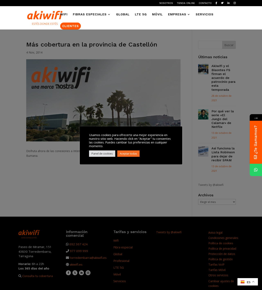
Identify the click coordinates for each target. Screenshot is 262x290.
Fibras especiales (90, 14)
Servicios (204, 14)
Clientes (70, 26)
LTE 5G (141, 14)
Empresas (177, 14)
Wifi (64, 14)
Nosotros (166, 3)
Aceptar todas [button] (128, 153)
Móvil (157, 14)
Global (123, 14)
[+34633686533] (256, 170)
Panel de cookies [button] (102, 153)
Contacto (205, 3)
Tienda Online (186, 3)
